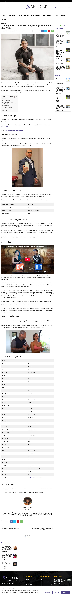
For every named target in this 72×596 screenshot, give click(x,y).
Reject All (56, 592)
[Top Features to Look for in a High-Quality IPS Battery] (68, 60)
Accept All (65, 592)
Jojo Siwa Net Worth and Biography (14, 130)
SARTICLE (6, 580)
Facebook (30, 477)
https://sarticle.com (27, 509)
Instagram (35, 477)
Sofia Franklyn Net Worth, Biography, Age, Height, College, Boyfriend (43, 529)
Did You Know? (6, 110)
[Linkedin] (58, 8)
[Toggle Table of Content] (15, 96)
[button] (69, 8)
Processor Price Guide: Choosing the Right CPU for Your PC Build (60, 68)
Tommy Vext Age (6, 98)
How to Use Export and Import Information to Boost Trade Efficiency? (60, 52)
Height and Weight (7, 100)
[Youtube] (66, 8)
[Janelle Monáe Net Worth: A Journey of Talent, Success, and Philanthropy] (15, 548)
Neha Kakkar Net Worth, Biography (10, 528)
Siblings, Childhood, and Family (9, 103)
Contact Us (28, 582)
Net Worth (4, 23)
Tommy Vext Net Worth (8, 102)
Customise (47, 592)
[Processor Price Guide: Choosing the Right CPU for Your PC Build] (68, 67)
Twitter (41, 477)
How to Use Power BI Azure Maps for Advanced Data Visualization (60, 34)
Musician (34, 399)
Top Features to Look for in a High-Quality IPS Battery (60, 60)
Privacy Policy (29, 584)
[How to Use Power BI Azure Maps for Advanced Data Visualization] (68, 33)
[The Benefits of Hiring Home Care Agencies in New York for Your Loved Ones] (68, 41)
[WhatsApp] (52, 31)
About (27, 581)
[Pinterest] (61, 8)
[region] (36, 591)
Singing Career (6, 105)
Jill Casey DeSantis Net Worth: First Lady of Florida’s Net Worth (7, 556)
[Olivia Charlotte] (27, 501)
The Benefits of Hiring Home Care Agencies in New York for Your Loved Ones (60, 43)
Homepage (28, 579)
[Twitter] (63, 8)
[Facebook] (55, 8)
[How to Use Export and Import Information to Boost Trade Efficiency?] (68, 50)
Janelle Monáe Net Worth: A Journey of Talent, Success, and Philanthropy (7, 548)
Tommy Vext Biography (8, 109)
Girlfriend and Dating (7, 107)
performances (4, 126)
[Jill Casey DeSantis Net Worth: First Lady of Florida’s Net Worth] (15, 556)
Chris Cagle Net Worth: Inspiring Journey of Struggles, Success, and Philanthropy (7, 565)
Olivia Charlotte (6, 30)
